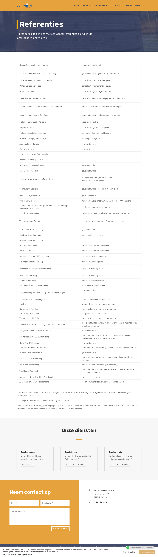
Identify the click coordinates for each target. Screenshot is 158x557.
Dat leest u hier (75, 464)
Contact (138, 5)
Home (76, 5)
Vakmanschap (116, 5)
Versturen (60, 529)
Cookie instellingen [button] (130, 552)
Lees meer (27, 464)
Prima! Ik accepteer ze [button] (147, 552)
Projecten (128, 5)
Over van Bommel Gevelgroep (93, 5)
